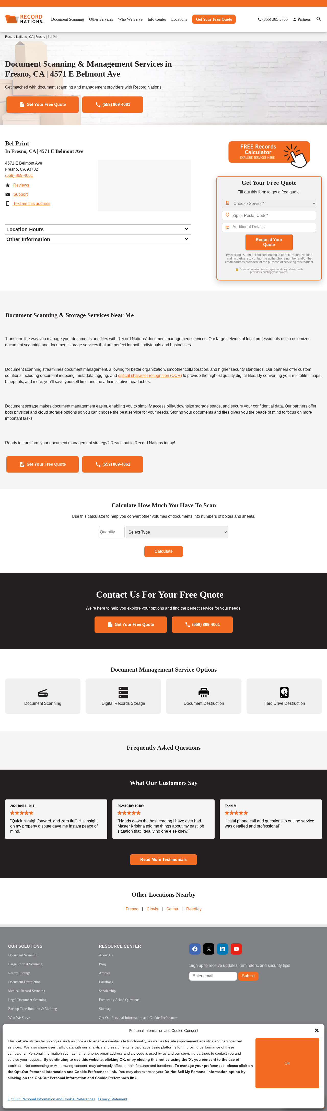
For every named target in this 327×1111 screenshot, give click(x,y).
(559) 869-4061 (19, 175)
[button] (316, 1030)
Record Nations (16, 37)
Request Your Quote (269, 242)
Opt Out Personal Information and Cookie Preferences (51, 1099)
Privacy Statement (112, 1099)
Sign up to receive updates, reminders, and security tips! (239, 965)
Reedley (194, 909)
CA (31, 37)
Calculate (164, 551)
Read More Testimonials (163, 859)
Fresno (40, 37)
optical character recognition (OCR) (150, 375)
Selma (172, 909)
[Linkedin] (222, 949)
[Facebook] (195, 949)
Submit (248, 976)
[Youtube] (236, 949)
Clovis (152, 909)
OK (287, 1063)
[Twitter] (208, 949)
